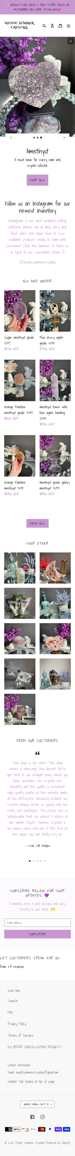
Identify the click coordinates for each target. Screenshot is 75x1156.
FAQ (10, 1012)
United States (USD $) (36, 1104)
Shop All (37, 180)
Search (13, 1001)
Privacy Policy (17, 1024)
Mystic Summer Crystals (30, 1142)
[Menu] (68, 25)
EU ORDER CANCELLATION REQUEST (35, 1047)
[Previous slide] (11, 137)
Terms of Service (20, 1035)
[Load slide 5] (45, 861)
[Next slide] (64, 137)
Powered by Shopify (58, 1142)
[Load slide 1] (34, 138)
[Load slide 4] (41, 861)
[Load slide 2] (38, 138)
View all (37, 523)
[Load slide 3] (41, 138)
